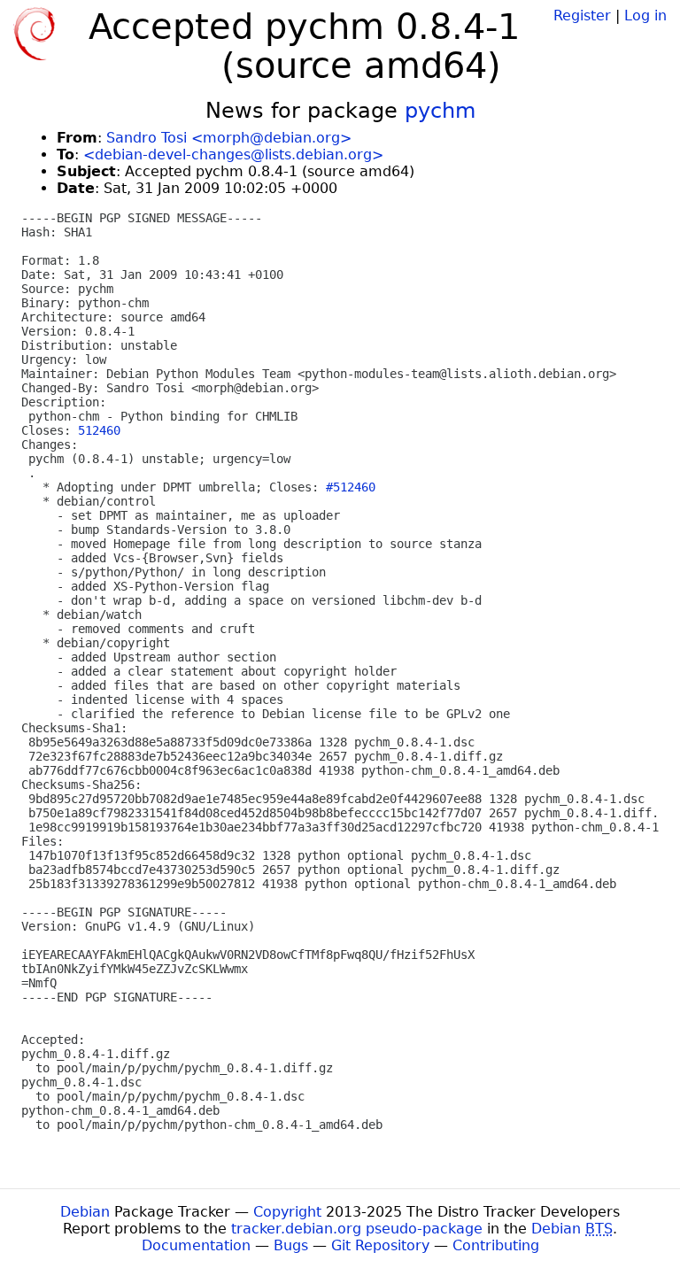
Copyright (287, 1211)
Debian (85, 1211)
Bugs (291, 1245)
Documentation (196, 1245)
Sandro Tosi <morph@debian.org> (229, 137)
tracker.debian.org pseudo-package (357, 1228)
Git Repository (380, 1245)
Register (582, 15)
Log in (645, 15)
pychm (440, 110)
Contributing (495, 1245)
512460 (99, 430)
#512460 (350, 487)
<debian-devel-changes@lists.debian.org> (233, 154)
